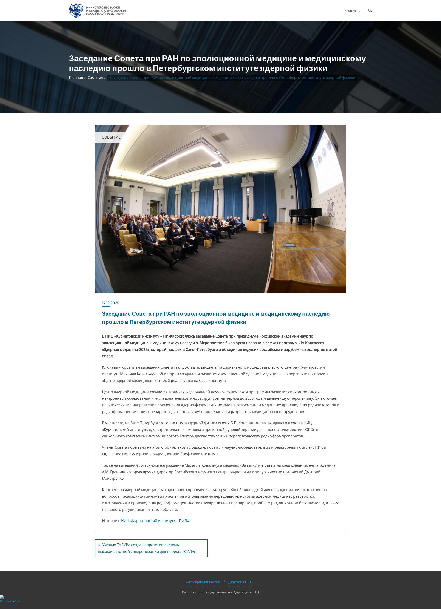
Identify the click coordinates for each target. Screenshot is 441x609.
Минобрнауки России (203, 582)
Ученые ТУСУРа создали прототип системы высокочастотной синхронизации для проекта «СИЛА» (147, 548)
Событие (95, 77)
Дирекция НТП (240, 582)
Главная (76, 77)
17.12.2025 (110, 303)
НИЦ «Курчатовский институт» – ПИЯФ (155, 520)
